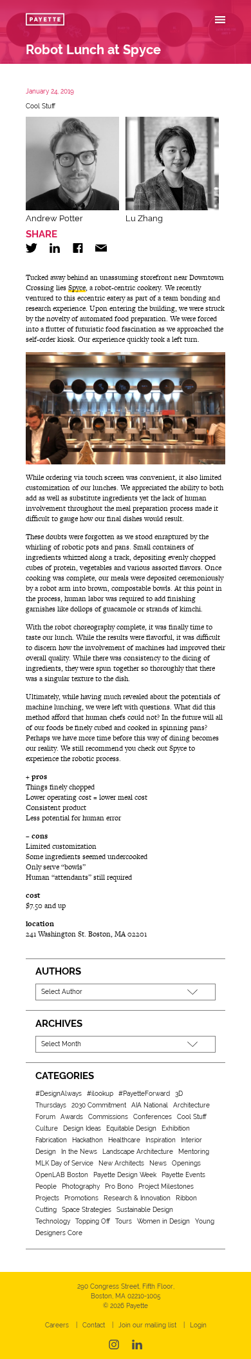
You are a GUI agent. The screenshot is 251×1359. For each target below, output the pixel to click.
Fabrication (51, 1140)
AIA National (149, 1105)
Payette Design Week (124, 1174)
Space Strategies (86, 1209)
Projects (47, 1198)
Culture (46, 1128)
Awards (71, 1116)
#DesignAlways (58, 1093)
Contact (93, 1325)
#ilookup (100, 1093)
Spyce (77, 288)
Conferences (152, 1116)
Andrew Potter (54, 218)
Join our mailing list (147, 1325)
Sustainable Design (144, 1209)
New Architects (121, 1163)
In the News (79, 1151)
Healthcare (124, 1140)
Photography (81, 1186)
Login (198, 1325)
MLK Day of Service (64, 1163)
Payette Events (183, 1174)
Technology (52, 1221)
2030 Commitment (98, 1105)
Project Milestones (166, 1186)
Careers (57, 1325)
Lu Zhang (144, 218)
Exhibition (176, 1128)
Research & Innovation (137, 1198)
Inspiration (160, 1140)
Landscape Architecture (137, 1151)
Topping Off (92, 1221)
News (158, 1163)
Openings (186, 1163)
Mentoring (193, 1151)
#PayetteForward (144, 1093)
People (46, 1186)
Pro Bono (119, 1186)
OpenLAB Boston (61, 1174)
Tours (123, 1221)
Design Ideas (82, 1128)
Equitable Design (131, 1128)
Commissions (108, 1116)
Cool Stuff (40, 106)
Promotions (81, 1198)
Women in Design (163, 1221)
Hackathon (87, 1140)
